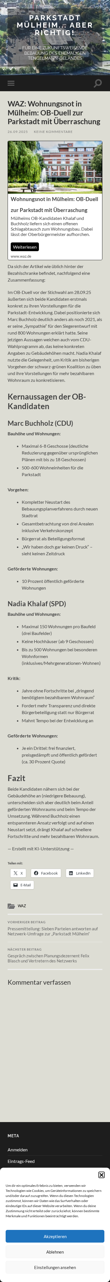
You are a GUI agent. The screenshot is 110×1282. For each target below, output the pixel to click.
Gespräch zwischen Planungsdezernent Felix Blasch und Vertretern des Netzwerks (48, 956)
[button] (101, 1175)
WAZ (22, 906)
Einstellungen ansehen (55, 1267)
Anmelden (18, 1149)
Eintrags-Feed (21, 1161)
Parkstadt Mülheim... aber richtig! (55, 25)
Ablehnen (55, 1251)
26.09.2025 (18, 132)
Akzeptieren (55, 1236)
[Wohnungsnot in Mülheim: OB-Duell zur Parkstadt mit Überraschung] (55, 200)
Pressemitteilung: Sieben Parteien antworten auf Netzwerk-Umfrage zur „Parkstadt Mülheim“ (53, 928)
